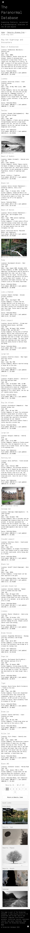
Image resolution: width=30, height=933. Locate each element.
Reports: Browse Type (15, 32)
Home (3, 32)
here (2, 924)
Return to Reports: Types (15, 797)
